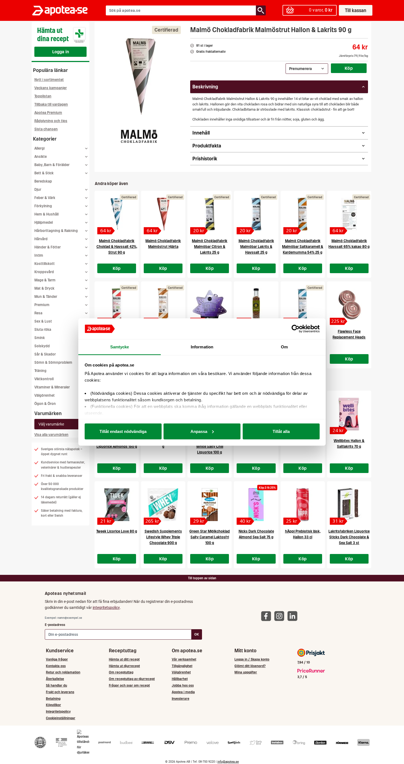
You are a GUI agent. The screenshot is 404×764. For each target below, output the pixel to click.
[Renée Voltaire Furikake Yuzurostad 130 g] (256, 304)
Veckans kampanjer (50, 88)
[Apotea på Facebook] (267, 616)
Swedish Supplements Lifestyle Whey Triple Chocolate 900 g (163, 537)
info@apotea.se (228, 761)
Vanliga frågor (57, 659)
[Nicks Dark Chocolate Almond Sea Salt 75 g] (256, 504)
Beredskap (43, 181)
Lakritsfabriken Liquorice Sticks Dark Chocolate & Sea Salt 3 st (349, 537)
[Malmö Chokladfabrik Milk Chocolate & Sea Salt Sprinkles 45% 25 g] (303, 304)
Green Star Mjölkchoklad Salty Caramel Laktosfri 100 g (209, 537)
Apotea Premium (48, 112)
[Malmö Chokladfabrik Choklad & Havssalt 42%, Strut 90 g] (117, 214)
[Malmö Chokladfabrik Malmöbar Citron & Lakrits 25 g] (209, 214)
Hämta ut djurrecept (124, 666)
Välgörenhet (44, 395)
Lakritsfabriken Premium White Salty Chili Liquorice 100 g (209, 446)
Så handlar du (56, 685)
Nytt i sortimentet (49, 79)
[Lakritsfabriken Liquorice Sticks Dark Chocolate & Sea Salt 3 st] (349, 504)
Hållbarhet (180, 679)
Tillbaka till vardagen (51, 104)
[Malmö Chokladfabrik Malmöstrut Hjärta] (163, 214)
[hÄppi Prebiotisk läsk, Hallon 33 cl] (303, 504)
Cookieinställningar (60, 718)
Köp (349, 68)
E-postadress (55, 625)
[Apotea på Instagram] (280, 616)
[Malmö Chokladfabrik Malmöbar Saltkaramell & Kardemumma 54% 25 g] (303, 214)
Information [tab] (202, 347)
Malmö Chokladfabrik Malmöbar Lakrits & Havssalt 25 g (256, 247)
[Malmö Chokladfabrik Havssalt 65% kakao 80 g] (349, 214)
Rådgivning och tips (50, 121)
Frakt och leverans (60, 692)
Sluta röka (42, 329)
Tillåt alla (281, 431)
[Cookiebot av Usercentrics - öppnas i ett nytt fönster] (296, 329)
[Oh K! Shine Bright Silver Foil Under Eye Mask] (209, 304)
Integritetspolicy (58, 711)
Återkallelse (55, 679)
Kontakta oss (56, 666)
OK (196, 634)
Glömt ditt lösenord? (249, 666)
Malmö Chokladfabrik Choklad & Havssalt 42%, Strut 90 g (116, 247)
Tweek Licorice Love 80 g (116, 531)
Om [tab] (284, 347)
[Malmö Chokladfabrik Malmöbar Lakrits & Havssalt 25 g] (256, 214)
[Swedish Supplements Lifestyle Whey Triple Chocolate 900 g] (163, 504)
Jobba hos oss (183, 685)
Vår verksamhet (184, 659)
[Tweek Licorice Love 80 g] (117, 504)
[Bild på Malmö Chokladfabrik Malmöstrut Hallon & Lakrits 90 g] (140, 76)
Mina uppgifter (245, 672)
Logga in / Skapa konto (251, 659)
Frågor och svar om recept (129, 685)
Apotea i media (183, 692)
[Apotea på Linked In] (293, 616)
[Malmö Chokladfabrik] (139, 136)
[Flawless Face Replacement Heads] (349, 304)
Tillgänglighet (182, 666)
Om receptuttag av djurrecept (132, 679)
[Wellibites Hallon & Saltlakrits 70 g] (349, 414)
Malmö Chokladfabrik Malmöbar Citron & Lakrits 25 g (209, 247)
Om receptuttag (121, 672)
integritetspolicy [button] (106, 607)
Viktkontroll (44, 379)
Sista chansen (46, 129)
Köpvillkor (53, 705)
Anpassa (198, 431)
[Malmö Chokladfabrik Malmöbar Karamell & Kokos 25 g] (163, 304)
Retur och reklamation (63, 672)
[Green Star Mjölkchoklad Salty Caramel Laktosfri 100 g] (209, 504)
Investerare (180, 698)
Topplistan (42, 96)
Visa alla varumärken (51, 434)
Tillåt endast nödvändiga (122, 431)
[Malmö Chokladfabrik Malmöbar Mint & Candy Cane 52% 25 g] (117, 304)
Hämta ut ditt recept (124, 659)
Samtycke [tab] (119, 347)
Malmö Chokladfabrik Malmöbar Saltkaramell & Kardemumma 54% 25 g (302, 247)
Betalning (53, 698)
